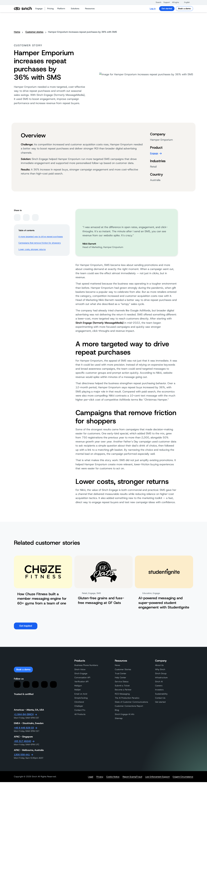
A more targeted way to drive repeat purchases (40, 236)
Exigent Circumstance (183, 776)
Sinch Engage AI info (124, 714)
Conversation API (82, 677)
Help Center (120, 677)
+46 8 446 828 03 (24, 727)
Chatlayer (78, 706)
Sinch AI (159, 681)
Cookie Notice (112, 776)
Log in (153, 8)
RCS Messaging (122, 693)
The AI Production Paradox (127, 697)
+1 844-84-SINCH (24, 714)
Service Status (121, 681)
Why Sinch (160, 669)
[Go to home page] (23, 8)
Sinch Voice (79, 669)
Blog (117, 710)
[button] (157, 2)
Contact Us (160, 697)
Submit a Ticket (122, 685)
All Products (79, 714)
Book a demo (184, 8)
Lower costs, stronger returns (32, 249)
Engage (154, 153)
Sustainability (161, 693)
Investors (159, 689)
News (117, 665)
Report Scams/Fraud (132, 776)
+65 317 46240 (22, 741)
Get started (167, 8)
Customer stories (34, 31)
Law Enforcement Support (157, 776)
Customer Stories (123, 669)
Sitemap (119, 718)
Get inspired (25, 625)
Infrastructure (161, 677)
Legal (90, 776)
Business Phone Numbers (86, 665)
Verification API (81, 681)
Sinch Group (161, 673)
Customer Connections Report (129, 706)
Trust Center (120, 673)
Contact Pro (79, 710)
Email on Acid (80, 693)
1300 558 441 (22, 754)
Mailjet (77, 689)
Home (17, 31)
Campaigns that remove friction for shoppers (39, 242)
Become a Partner (123, 689)
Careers (158, 685)
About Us (159, 665)
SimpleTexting (81, 697)
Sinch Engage (80, 673)
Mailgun (78, 685)
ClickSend (79, 702)
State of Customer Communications (131, 702)
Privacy (99, 776)
